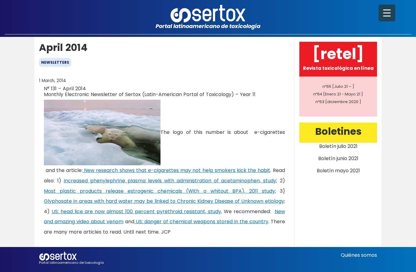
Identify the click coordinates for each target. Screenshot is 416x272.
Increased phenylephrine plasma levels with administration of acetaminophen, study (170, 180)
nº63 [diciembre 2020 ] (338, 101)
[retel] (338, 54)
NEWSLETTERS (55, 62)
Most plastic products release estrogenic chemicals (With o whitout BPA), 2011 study (159, 191)
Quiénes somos (359, 255)
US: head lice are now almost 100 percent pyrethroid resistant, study (136, 211)
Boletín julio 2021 (338, 146)
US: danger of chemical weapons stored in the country (201, 221)
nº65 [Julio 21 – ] (338, 86)
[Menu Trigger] (387, 13)
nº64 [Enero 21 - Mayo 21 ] (338, 94)
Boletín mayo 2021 (338, 170)
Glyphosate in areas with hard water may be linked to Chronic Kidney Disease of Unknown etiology (164, 201)
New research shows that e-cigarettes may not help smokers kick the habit (176, 170)
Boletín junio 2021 (338, 158)
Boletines (338, 131)
